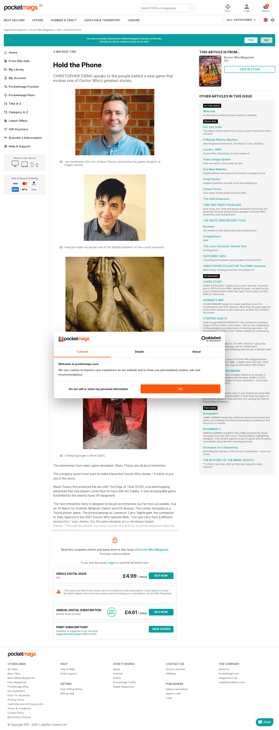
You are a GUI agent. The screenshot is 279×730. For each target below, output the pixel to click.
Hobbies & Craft (64, 20)
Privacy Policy (16, 699)
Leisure (134, 20)
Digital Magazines (123, 686)
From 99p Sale (19, 61)
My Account (17, 78)
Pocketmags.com (229, 673)
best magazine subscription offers (77, 632)
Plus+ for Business (19, 695)
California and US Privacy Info (25, 704)
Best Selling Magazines (21, 677)
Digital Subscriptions (15, 29)
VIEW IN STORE (250, 69)
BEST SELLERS (14, 20)
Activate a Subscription (25, 138)
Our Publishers (16, 690)
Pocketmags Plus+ (22, 95)
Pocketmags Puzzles (24, 86)
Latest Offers (18, 120)
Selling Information (177, 689)
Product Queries (175, 669)
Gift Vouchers (18, 129)
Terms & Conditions (19, 708)
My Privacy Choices (19, 717)
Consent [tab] (82, 351)
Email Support (68, 673)
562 (59, 29)
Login (111, 562)
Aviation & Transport (102, 20)
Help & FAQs (67, 669)
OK (180, 389)
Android (117, 673)
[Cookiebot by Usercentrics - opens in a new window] (204, 339)
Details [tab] (139, 351)
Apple (116, 669)
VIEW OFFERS (161, 629)
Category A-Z (18, 112)
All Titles (13, 669)
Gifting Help (67, 693)
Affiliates (171, 673)
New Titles (14, 673)
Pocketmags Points (124, 682)
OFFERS (37, 20)
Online (117, 677)
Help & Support (19, 146)
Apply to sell (173, 693)
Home (13, 52)
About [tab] (196, 351)
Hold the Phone (72, 29)
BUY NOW (161, 575)
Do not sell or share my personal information (98, 389)
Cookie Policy (16, 712)
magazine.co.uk (228, 677)
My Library (16, 69)
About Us (224, 669)
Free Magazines (17, 682)
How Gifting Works (71, 689)
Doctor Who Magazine (41, 29)
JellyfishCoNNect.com (232, 682)
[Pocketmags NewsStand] (23, 7)
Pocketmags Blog (18, 686)
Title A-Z (15, 103)
